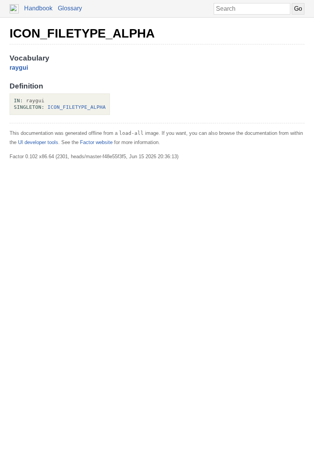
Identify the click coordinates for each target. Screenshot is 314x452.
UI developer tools (38, 142)
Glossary (70, 8)
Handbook (38, 8)
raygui (19, 67)
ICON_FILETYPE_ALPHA (82, 33)
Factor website (96, 142)
